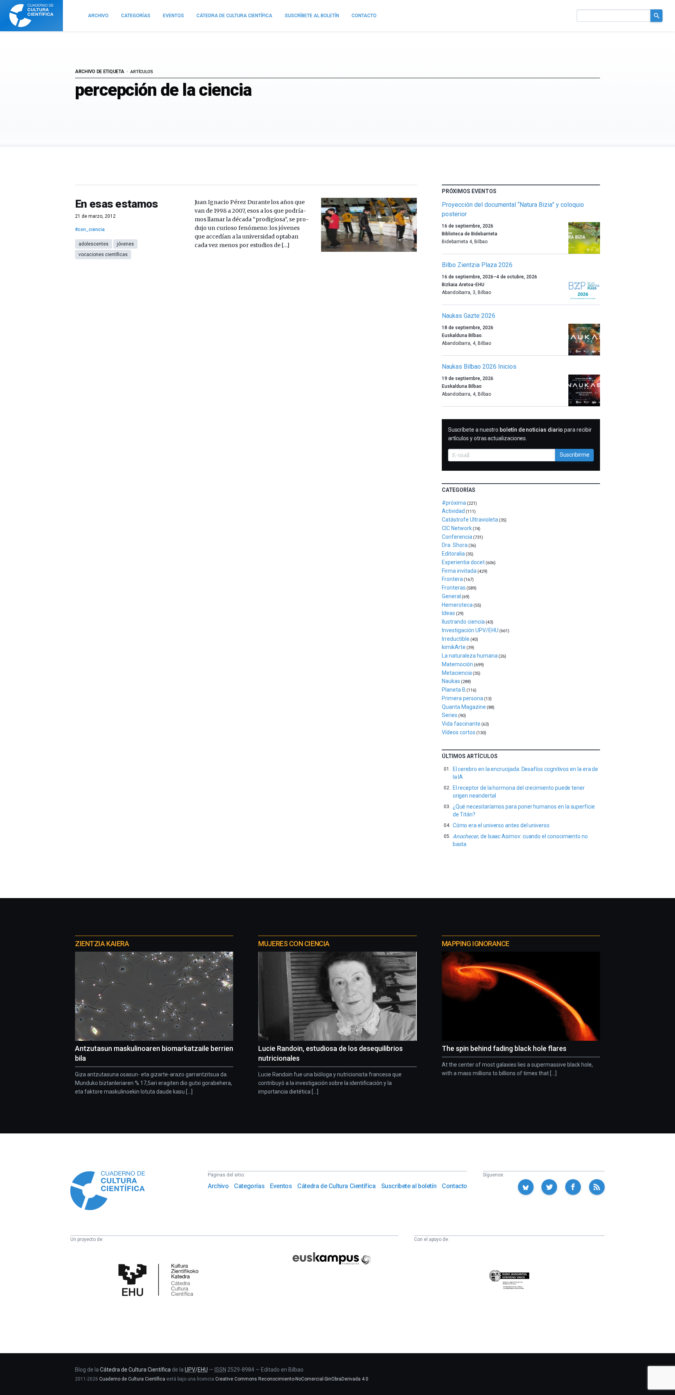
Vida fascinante (461, 724)
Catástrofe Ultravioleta (470, 519)
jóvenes (125, 244)
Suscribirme (574, 455)
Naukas (451, 681)
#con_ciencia (90, 229)
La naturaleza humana (470, 656)
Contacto (454, 1186)
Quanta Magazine (464, 707)
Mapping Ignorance (475, 944)
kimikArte (454, 647)
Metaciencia (457, 673)
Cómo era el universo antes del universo (501, 825)
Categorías (249, 1186)
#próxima (454, 503)
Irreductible (456, 639)
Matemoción (457, 664)
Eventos (281, 1186)
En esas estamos (116, 203)
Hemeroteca (457, 605)
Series (449, 715)
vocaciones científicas (103, 254)
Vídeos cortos (458, 732)
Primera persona (462, 698)
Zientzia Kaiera (102, 944)
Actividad (453, 511)
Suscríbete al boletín (409, 1186)
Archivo (218, 1186)
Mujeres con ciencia (293, 944)
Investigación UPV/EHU (470, 630)
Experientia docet (463, 562)
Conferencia (457, 537)
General (451, 596)
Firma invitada (459, 571)
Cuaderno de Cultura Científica (132, 1379)
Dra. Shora (455, 545)
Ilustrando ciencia (463, 622)
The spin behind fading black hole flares (504, 1048)
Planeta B (454, 690)
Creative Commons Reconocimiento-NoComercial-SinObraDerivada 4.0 (291, 1379)
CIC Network (457, 528)
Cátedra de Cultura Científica (336, 1186)
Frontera (452, 579)
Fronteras (454, 588)
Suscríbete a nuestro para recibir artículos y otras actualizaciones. (520, 434)
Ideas (448, 613)
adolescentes (94, 244)
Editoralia (453, 553)
